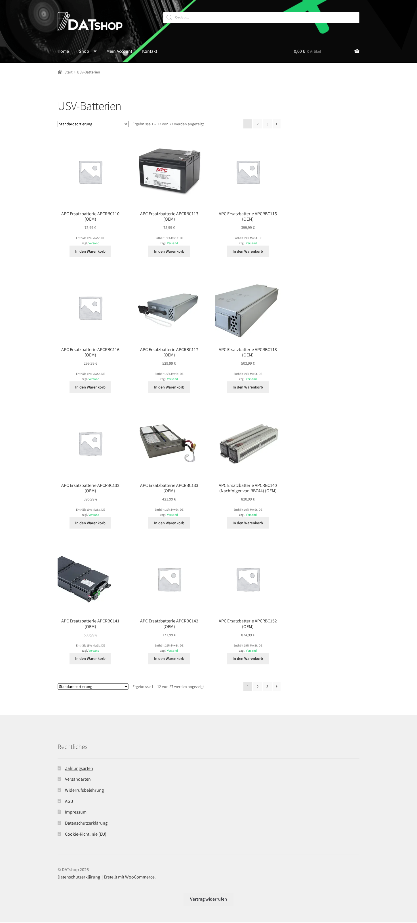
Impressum (76, 812)
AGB (69, 801)
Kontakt (149, 51)
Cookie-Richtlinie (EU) (85, 834)
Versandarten (78, 779)
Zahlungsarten (79, 768)
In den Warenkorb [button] (90, 251)
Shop (84, 51)
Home (63, 51)
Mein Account (119, 51)
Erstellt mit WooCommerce (129, 877)
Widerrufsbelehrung (84, 790)
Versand (94, 243)
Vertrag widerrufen (208, 899)
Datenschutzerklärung (86, 823)
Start (68, 72)
